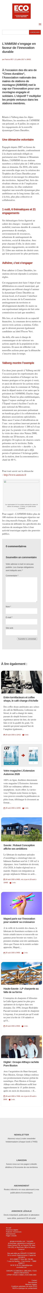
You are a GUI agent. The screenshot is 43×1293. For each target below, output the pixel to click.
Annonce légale (21, 1211)
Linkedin (21, 1160)
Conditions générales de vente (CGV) (24, 1286)
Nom (8, 607)
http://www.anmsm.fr (15, 474)
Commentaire (12, 576)
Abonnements (11, 1234)
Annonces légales (12, 1230)
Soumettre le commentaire (27, 639)
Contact (34, 1280)
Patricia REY (9, 59)
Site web (9, 628)
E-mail (9, 617)
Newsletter (21, 1135)
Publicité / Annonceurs (14, 1232)
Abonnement (21, 1185)
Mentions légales (31, 1284)
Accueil (8, 1228)
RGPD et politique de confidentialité (24, 1288)
